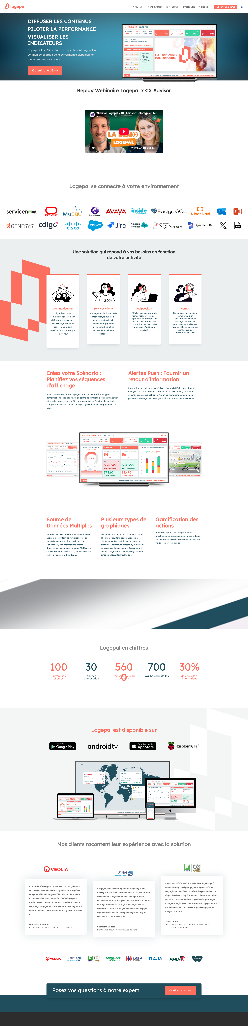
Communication (63, 308)
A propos (203, 7)
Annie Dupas (171, 921)
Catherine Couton (106, 926)
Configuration (155, 7)
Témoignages (188, 7)
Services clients (104, 308)
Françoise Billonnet (39, 924)
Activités (137, 7)
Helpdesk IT (144, 308)
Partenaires (172, 7)
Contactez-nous (180, 990)
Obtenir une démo (226, 6)
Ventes (185, 308)
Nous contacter (135, 1029)
